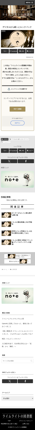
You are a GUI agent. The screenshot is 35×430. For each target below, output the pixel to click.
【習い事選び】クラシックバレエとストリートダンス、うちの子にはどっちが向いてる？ (17, 332)
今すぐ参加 (17, 109)
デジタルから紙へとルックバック (20, 139)
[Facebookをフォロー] (26, 161)
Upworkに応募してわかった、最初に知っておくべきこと (17, 325)
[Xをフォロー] (9, 161)
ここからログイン (17, 123)
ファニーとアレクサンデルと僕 (13, 319)
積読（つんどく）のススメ (11, 339)
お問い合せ (25, 424)
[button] (30, 51)
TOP (9, 421)
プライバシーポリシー (26, 421)
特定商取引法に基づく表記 (9, 424)
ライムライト (6, 142)
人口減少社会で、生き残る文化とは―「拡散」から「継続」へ (17, 345)
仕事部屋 (5, 139)
